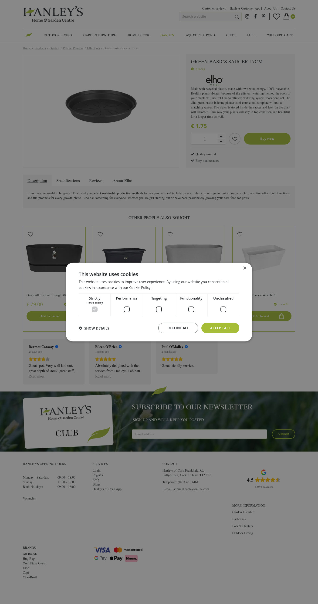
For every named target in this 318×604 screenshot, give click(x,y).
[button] (94, 328)
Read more (161, 287)
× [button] (244, 268)
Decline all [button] (178, 328)
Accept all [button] (220, 328)
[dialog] (159, 302)
